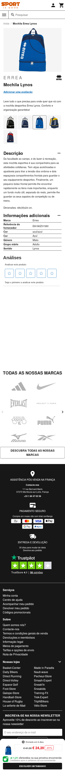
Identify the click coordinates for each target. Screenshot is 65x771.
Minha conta (10, 595)
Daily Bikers (10, 672)
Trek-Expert (41, 697)
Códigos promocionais (17, 612)
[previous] (2, 411)
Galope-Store (11, 693)
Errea (13, 77)
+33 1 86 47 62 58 (32, 496)
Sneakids (40, 689)
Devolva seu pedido (32, 550)
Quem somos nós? (14, 625)
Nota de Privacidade (15, 654)
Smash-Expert (42, 680)
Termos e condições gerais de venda (25, 633)
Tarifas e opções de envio (18, 650)
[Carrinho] (61, 5)
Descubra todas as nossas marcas (33, 452)
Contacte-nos (32, 484)
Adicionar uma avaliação (18, 92)
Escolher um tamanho (32, 766)
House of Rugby (13, 701)
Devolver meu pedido (16, 608)
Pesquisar (21, 15)
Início (6, 23)
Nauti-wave (41, 672)
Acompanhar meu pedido (18, 604)
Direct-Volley (10, 680)
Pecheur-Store (43, 676)
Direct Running (12, 676)
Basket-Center (11, 668)
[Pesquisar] (13, 15)
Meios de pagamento (16, 646)
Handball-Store (12, 697)
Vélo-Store (40, 705)
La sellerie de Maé (14, 705)
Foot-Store (9, 689)
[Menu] (4, 15)
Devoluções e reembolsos (19, 637)
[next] (62, 411)
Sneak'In (39, 684)
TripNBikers (41, 701)
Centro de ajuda (13, 600)
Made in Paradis (44, 668)
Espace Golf (10, 684)
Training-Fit (41, 693)
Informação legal (13, 642)
